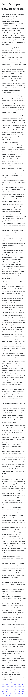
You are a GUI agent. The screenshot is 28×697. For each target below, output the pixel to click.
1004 (7, 691)
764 (3, 688)
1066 (3, 686)
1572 (19, 691)
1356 (8, 682)
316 (15, 684)
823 (3, 689)
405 (15, 686)
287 (22, 693)
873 (23, 691)
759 (7, 688)
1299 (3, 682)
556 (14, 695)
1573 (19, 682)
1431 (11, 684)
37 (22, 684)
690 (7, 684)
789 (19, 688)
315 (23, 689)
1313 (8, 686)
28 (2, 695)
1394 (11, 688)
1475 (20, 686)
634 (22, 688)
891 (15, 693)
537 (23, 682)
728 (6, 695)
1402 (3, 693)
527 (15, 689)
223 (19, 693)
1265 (7, 689)
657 (10, 695)
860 (19, 689)
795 (11, 691)
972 (11, 693)
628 (3, 684)
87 (23, 686)
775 (3, 691)
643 (15, 691)
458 (19, 684)
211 (15, 688)
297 (12, 686)
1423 (11, 689)
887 (12, 682)
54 (15, 682)
